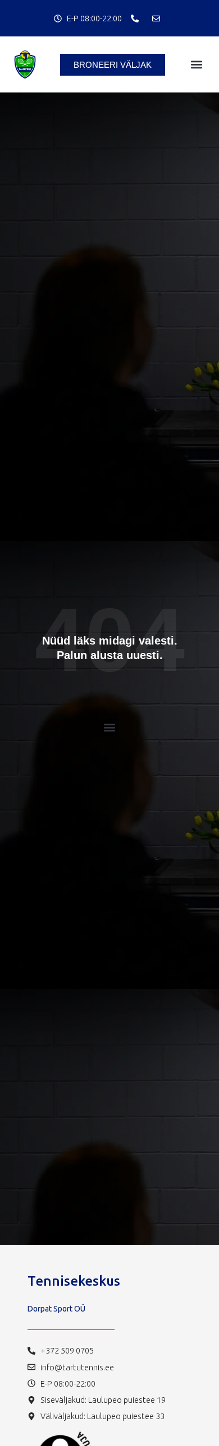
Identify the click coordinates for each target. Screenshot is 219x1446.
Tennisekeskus (74, 1281)
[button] (197, 64)
